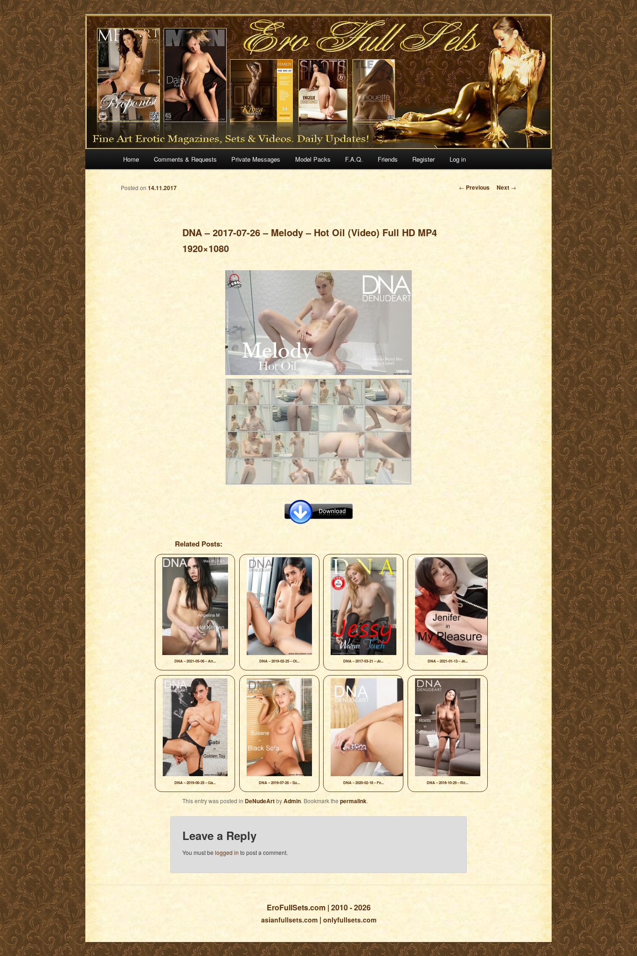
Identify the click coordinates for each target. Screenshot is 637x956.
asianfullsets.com (289, 919)
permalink (353, 801)
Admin (292, 801)
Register (423, 159)
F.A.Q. (354, 159)
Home (131, 159)
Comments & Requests (185, 159)
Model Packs (313, 159)
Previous (474, 187)
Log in (458, 159)
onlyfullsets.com (349, 919)
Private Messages (255, 159)
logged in (227, 852)
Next (506, 187)
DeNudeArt (260, 801)
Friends (388, 159)
